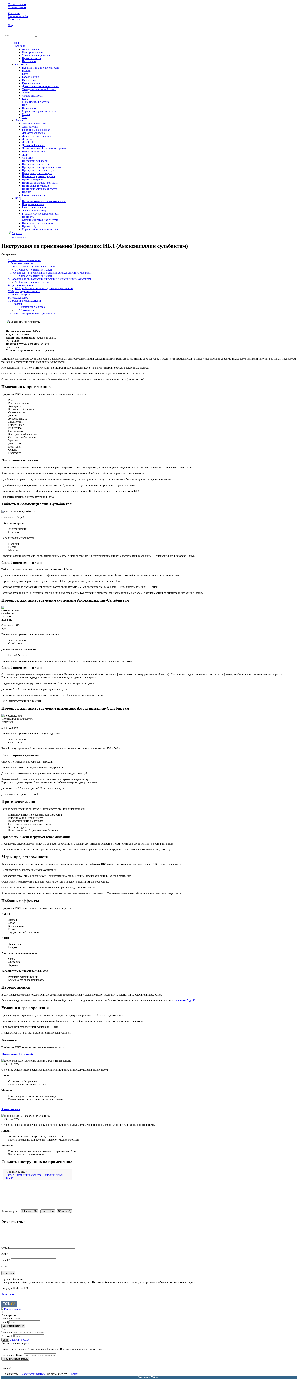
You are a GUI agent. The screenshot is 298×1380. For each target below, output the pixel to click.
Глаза (25, 73)
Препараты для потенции (37, 173)
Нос (24, 104)
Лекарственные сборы (35, 210)
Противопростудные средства (39, 188)
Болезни (20, 45)
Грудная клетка (31, 83)
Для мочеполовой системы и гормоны (44, 148)
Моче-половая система (35, 101)
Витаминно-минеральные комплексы (44, 201)
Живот (26, 92)
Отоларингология (32, 52)
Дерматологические (34, 132)
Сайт (4, 1266)
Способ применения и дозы (33, 269)
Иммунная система (33, 204)
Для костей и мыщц (33, 145)
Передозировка (18, 297)
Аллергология (30, 48)
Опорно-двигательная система (40, 219)
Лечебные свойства (20, 263)
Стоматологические (34, 195)
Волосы (26, 70)
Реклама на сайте (18, 16)
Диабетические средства (36, 135)
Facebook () (48, 1211)
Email (5, 1260)
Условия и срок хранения (24, 300)
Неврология (29, 61)
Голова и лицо (30, 76)
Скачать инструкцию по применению (32, 313)
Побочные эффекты (21, 294)
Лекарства (21, 120)
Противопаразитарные (35, 185)
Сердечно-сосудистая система (39, 111)
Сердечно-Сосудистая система (40, 229)
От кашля (27, 157)
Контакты (14, 19)
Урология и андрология (36, 55)
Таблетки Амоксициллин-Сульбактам (31, 266)
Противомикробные (34, 179)
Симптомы (21, 64)
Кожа (25, 98)
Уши (24, 117)
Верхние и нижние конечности (40, 67)
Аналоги (15, 303)
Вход (11, 25)
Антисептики (30, 126)
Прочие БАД (29, 226)
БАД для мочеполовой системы (40, 213)
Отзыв (5, 1247)
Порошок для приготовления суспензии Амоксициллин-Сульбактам (49, 272)
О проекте (14, 13)
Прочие (26, 191)
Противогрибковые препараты (40, 182)
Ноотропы (28, 216)
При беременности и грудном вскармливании (44, 288)
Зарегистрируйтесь (33, 1373)
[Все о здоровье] (11, 1308)
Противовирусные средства (38, 176)
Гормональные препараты (37, 129)
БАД (18, 198)
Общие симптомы (32, 95)
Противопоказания (20, 285)
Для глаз (27, 139)
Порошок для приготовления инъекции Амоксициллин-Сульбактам (49, 278)
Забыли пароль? (19, 1339)
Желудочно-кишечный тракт (39, 89)
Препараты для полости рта (38, 170)
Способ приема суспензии (32, 282)
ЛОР (25, 154)
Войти (74, 1373)
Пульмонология (31, 58)
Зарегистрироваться (13, 1326)
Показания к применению (24, 260)
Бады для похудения (34, 207)
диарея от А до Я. (184, 1000)
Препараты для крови (35, 160)
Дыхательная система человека (40, 86)
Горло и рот (29, 80)
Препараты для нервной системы (41, 167)
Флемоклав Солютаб (30, 306)
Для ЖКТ (27, 142)
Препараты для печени (35, 163)
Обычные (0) (64, 1211)
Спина (26, 114)
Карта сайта (8, 1293)
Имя (4, 1253)
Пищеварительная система (37, 223)
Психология (29, 108)
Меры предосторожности (24, 291)
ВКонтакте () (29, 1211)
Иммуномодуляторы (34, 151)
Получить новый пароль (15, 1359)
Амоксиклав (25, 310)
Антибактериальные (34, 123)
